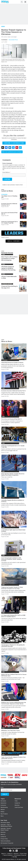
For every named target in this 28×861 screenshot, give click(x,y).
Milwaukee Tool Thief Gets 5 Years (10, 730)
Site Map (15, 856)
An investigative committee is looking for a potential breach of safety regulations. (11, 421)
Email (2, 787)
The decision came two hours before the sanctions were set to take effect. (13, 619)
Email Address (6, 172)
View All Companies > (14, 241)
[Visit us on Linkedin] (17, 851)
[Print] (2, 147)
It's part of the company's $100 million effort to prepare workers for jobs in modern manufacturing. (13, 504)
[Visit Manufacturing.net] (10, 777)
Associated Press (13, 39)
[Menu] (25, 2)
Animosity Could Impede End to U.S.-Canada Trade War (9, 222)
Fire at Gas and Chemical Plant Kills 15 (9, 213)
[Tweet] (13, 147)
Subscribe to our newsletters (14, 143)
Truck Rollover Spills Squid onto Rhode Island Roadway (13, 530)
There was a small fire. (7, 477)
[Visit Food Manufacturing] (10, 775)
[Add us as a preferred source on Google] (20, 147)
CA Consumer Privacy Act (20, 855)
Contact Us (9, 853)
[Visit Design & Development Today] (3, 775)
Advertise (16, 853)
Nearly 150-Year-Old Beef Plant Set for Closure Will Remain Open (14, 675)
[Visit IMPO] (24, 775)
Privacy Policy (23, 853)
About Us (3, 853)
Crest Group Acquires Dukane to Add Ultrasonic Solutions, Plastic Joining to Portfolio (11, 559)
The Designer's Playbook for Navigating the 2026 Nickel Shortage (13, 645)
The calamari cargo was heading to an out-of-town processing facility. (13, 533)
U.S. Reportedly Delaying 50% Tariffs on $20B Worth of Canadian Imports (13, 616)
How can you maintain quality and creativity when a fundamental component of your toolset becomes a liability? (13, 650)
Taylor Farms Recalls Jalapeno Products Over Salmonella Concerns (13, 758)
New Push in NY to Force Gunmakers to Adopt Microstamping (9, 258)
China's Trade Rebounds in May (9, 277)
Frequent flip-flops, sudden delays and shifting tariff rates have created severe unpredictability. (13, 393)
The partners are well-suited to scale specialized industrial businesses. (13, 563)
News (3, 26)
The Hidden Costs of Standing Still (9, 196)
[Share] (6, 147)
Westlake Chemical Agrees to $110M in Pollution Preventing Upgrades (8, 268)
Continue (7, 179)
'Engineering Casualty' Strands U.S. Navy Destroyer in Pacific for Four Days (12, 588)
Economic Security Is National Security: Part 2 (9, 204)
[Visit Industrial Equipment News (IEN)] (17, 775)
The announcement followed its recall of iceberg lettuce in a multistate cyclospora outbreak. (13, 761)
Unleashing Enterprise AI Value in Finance (12, 362)
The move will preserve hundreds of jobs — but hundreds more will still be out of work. (12, 678)
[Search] (21, 2)
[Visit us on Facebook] (10, 851)
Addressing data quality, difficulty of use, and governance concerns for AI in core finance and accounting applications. (12, 366)
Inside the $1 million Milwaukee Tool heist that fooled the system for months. (12, 733)
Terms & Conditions (8, 855)
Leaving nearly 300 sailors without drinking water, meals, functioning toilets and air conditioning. (13, 591)
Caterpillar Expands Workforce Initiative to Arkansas (12, 501)
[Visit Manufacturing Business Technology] (17, 777)
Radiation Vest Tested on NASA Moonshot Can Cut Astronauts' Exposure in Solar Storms (13, 703)
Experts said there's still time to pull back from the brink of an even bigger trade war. (13, 449)
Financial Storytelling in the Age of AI (9, 287)
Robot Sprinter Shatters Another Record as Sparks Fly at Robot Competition (12, 474)
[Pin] (16, 147)
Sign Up (5, 794)
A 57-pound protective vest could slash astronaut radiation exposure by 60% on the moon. (13, 706)
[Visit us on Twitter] (13, 851)
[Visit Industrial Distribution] (3, 777)
